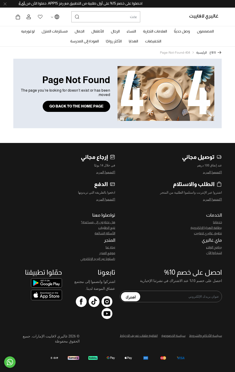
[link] (155, 31)
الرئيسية (201, 52)
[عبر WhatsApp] (10, 362)
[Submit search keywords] (77, 16)
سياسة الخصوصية (173, 335)
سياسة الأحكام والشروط (205, 335)
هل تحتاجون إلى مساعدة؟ (98, 222)
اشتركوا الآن (214, 253)
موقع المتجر (107, 253)
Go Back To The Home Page (76, 106)
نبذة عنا (110, 247)
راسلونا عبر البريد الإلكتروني (97, 259)
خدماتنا (217, 222)
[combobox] (105, 16)
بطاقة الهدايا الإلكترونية (206, 228)
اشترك (131, 296)
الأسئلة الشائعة (105, 233)
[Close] (5, 4)
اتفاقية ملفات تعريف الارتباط (139, 335)
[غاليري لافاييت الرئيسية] (205, 16)
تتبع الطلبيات (106, 228)
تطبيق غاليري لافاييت (208, 233)
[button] (205, 31)
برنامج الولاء (214, 247)
